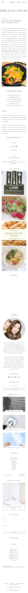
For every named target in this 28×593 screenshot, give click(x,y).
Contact (12, 583)
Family (14, 467)
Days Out (14, 464)
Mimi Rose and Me (14, 10)
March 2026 (14, 550)
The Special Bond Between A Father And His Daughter (14, 411)
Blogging (14, 462)
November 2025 (14, 557)
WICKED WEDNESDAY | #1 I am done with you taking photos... (14, 162)
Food (14, 142)
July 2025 (14, 560)
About (6, 583)
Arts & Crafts (14, 459)
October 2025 (13, 558)
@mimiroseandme (20, 567)
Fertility (14, 469)
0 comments (14, 150)
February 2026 (14, 552)
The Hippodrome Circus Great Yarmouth (14, 447)
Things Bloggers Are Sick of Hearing (14, 429)
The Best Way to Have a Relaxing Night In (14, 507)
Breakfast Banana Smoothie (14, 157)
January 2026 (13, 553)
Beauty (14, 461)
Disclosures (19, 583)
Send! (14, 532)
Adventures (14, 457)
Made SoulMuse (14, 590)
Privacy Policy (14, 584)
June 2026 (13, 548)
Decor (14, 466)
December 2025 (14, 555)
